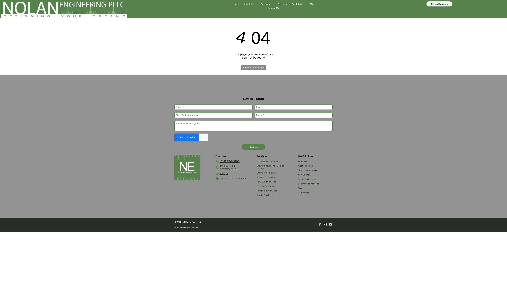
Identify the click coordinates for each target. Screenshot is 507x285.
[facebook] (320, 224)
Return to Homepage (253, 67)
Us (227, 173)
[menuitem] (235, 4)
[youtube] (330, 224)
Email (222, 173)
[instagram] (325, 224)
